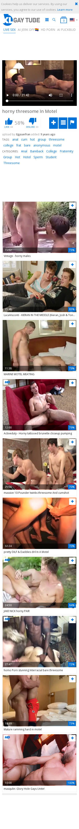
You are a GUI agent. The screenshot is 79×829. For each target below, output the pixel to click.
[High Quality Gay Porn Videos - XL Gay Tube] (21, 20)
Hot (17, 157)
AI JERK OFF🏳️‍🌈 (28, 30)
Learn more (65, 10)
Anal (24, 151)
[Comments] (63, 123)
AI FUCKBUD (66, 30)
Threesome (11, 163)
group (42, 139)
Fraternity (66, 151)
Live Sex (9, 30)
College (51, 151)
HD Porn (48, 30)
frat (18, 145)
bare (27, 145)
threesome (57, 139)
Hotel (27, 157)
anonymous (41, 145)
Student (51, 157)
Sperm (38, 157)
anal (15, 139)
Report (72, 123)
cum (24, 139)
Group (7, 157)
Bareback (36, 151)
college (8, 145)
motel (57, 145)
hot (32, 139)
